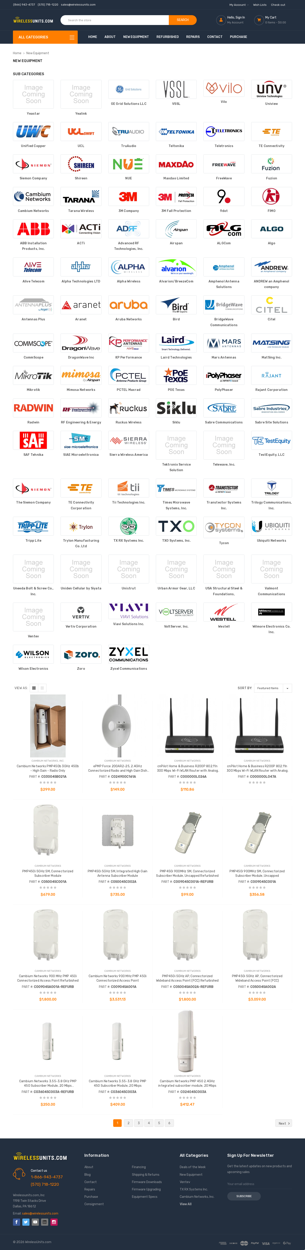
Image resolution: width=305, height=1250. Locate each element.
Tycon (224, 543)
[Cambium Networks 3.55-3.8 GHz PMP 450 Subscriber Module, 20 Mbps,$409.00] (117, 1041)
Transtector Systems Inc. (224, 505)
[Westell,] (223, 612)
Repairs (193, 37)
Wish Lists (260, 4)
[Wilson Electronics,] (33, 654)
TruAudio (128, 146)
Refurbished (168, 37)
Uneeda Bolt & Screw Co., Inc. (33, 591)
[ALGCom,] (223, 228)
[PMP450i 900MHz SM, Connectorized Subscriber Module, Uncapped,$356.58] (257, 831)
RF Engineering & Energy (81, 422)
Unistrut (129, 588)
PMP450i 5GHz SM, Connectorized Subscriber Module (47, 873)
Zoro (81, 669)
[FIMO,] (271, 196)
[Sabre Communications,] (223, 407)
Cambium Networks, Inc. (197, 1197)
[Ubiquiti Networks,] (271, 526)
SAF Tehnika (33, 455)
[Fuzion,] (271, 163)
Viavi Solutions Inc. (128, 624)
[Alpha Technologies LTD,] (81, 266)
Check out (278, 4)
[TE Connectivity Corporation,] (81, 488)
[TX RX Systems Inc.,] (128, 526)
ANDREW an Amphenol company (271, 284)
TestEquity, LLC (271, 455)
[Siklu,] (176, 407)
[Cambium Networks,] (33, 196)
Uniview (271, 104)
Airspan (176, 243)
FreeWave (224, 178)
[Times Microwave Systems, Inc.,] (176, 488)
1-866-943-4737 (47, 1177)
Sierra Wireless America (128, 455)
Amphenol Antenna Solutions (224, 284)
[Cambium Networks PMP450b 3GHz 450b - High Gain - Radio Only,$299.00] (47, 726)
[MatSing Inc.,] (271, 343)
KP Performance (128, 357)
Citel (271, 319)
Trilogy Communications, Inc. (271, 505)
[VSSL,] (176, 89)
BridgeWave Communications (224, 322)
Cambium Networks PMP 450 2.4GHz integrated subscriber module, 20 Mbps (187, 1083)
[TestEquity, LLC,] (271, 440)
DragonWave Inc (81, 357)
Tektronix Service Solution (176, 467)
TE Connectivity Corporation (81, 505)
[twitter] (25, 1222)
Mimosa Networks (81, 390)
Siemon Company (33, 178)
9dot (224, 211)
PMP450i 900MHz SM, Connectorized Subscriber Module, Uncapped (257, 873)
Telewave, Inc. (224, 464)
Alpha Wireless (129, 281)
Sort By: (245, 688)
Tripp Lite (33, 541)
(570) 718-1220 (48, 4)
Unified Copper (33, 146)
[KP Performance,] (128, 343)
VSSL (176, 104)
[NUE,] (128, 163)
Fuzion (271, 178)
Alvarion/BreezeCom (176, 281)
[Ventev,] (33, 617)
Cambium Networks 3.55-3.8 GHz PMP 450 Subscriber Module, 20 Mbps (117, 1083)
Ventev (33, 636)
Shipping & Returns (145, 1175)
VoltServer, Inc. (176, 626)
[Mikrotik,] (33, 375)
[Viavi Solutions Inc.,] (128, 611)
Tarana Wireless (81, 211)
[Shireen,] (81, 163)
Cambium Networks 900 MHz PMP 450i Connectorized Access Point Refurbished (48, 978)
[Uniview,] (271, 89)
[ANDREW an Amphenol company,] (271, 266)
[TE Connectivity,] (271, 131)
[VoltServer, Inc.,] (176, 612)
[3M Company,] (128, 196)
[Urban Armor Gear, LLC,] (176, 569)
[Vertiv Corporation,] (81, 612)
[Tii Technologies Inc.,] (128, 488)
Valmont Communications (271, 591)
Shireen (81, 178)
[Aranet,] (81, 304)
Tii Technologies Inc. (128, 502)
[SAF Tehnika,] (33, 440)
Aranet (81, 319)
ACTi (81, 243)
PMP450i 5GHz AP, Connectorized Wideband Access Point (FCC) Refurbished (187, 978)
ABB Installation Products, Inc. (33, 246)
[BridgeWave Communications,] (223, 304)
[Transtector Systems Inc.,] (223, 488)
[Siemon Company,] (33, 163)
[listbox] (273, 688)
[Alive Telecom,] (33, 266)
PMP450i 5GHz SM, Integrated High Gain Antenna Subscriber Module (117, 873)
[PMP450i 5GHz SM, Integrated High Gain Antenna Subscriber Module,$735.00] (117, 831)
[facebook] (16, 1222)
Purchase (238, 37)
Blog (87, 1175)
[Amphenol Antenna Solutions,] (223, 266)
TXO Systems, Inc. (176, 541)
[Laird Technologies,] (176, 343)
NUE (128, 178)
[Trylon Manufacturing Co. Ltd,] (81, 526)
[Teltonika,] (176, 131)
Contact (215, 37)
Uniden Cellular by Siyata (81, 588)
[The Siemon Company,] (33, 488)
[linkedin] (44, 1222)
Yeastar (33, 114)
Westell (224, 626)
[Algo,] (271, 228)
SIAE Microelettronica (81, 455)
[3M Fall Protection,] (176, 196)
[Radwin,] (33, 407)
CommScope (33, 357)
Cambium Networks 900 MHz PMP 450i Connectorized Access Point (117, 978)
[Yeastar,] (33, 94)
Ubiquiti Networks (271, 541)
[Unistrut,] (128, 569)
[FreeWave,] (223, 163)
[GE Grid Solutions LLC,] (128, 89)
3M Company (129, 211)
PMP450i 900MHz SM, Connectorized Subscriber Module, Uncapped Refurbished (187, 873)
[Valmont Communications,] (271, 569)
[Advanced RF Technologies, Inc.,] (128, 228)
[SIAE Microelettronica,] (81, 440)
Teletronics (224, 146)
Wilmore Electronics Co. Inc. (272, 629)
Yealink (81, 114)
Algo (271, 243)
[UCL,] (81, 131)
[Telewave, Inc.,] (223, 445)
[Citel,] (271, 304)
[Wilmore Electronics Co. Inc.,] (271, 612)
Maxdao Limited (176, 178)
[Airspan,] (176, 228)
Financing (139, 1167)
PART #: (35, 777)
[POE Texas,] (176, 375)
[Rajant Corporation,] (271, 375)
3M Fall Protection (176, 211)
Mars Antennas (224, 357)
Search (183, 20)
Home (92, 37)
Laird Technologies (176, 357)
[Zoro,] (81, 654)
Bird (176, 319)
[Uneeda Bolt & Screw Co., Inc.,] (33, 569)
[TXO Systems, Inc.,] (176, 526)
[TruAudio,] (128, 131)
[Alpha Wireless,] (128, 266)
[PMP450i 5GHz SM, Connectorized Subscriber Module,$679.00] (47, 831)
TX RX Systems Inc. (128, 541)
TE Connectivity (272, 146)
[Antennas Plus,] (33, 304)
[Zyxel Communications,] (128, 654)
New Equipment (136, 37)
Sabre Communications (224, 422)
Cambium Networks (33, 211)
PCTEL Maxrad (128, 390)
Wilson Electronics (33, 669)
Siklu (176, 422)
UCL (81, 146)
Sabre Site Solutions (271, 422)
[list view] (42, 688)
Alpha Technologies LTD (81, 281)
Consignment (94, 1204)
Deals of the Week (193, 1167)
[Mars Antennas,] (223, 343)
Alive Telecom (33, 281)
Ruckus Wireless (129, 422)
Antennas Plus (33, 319)
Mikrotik (33, 390)
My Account (238, 4)
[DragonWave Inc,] (81, 343)
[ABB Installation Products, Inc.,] (33, 228)
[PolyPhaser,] (223, 375)
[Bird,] (176, 304)
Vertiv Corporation (81, 626)
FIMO (272, 211)
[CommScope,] (33, 343)
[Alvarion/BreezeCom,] (176, 266)
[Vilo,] (223, 88)
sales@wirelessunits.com (78, 4)
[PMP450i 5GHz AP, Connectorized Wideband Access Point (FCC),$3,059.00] (257, 936)
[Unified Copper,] (33, 131)
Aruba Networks (128, 319)
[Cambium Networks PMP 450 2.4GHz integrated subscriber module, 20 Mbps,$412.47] (187, 1041)
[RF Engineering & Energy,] (81, 407)
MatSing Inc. (272, 357)
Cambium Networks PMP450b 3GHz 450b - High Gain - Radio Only (48, 768)
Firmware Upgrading (146, 1189)
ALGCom (224, 243)
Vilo (224, 102)
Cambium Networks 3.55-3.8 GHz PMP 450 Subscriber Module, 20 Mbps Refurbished (48, 1083)
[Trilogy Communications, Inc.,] (271, 488)
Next (283, 1124)
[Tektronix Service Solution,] (176, 445)
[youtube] (35, 1222)
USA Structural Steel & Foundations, (224, 591)
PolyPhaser (224, 390)
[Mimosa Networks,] (81, 375)
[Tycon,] (223, 527)
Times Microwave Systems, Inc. (176, 505)
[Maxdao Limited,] (176, 163)
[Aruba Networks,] (128, 304)
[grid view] (34, 688)
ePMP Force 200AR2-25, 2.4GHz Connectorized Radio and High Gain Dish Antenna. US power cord (117, 768)
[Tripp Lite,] (33, 526)
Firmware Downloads (147, 1182)
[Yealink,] (81, 94)
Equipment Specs (144, 1197)
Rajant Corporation (271, 390)
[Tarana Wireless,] (81, 196)
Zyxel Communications (128, 669)
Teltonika (176, 146)
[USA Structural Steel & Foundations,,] (223, 569)
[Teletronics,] (223, 131)
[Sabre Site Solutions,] (271, 407)
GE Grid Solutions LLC (128, 104)
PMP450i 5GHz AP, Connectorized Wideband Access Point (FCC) (257, 978)
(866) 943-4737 (24, 4)
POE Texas (176, 390)
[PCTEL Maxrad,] (128, 375)
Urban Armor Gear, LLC (176, 588)
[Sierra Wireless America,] (128, 440)
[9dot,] (223, 196)
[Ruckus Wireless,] (128, 407)
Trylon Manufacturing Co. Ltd (81, 543)
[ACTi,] (81, 228)
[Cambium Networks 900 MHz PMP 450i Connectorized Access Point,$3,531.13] (117, 936)
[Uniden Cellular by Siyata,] (81, 569)
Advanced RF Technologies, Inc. (128, 246)
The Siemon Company (33, 502)
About (110, 37)
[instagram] (54, 1222)
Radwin (33, 422)
